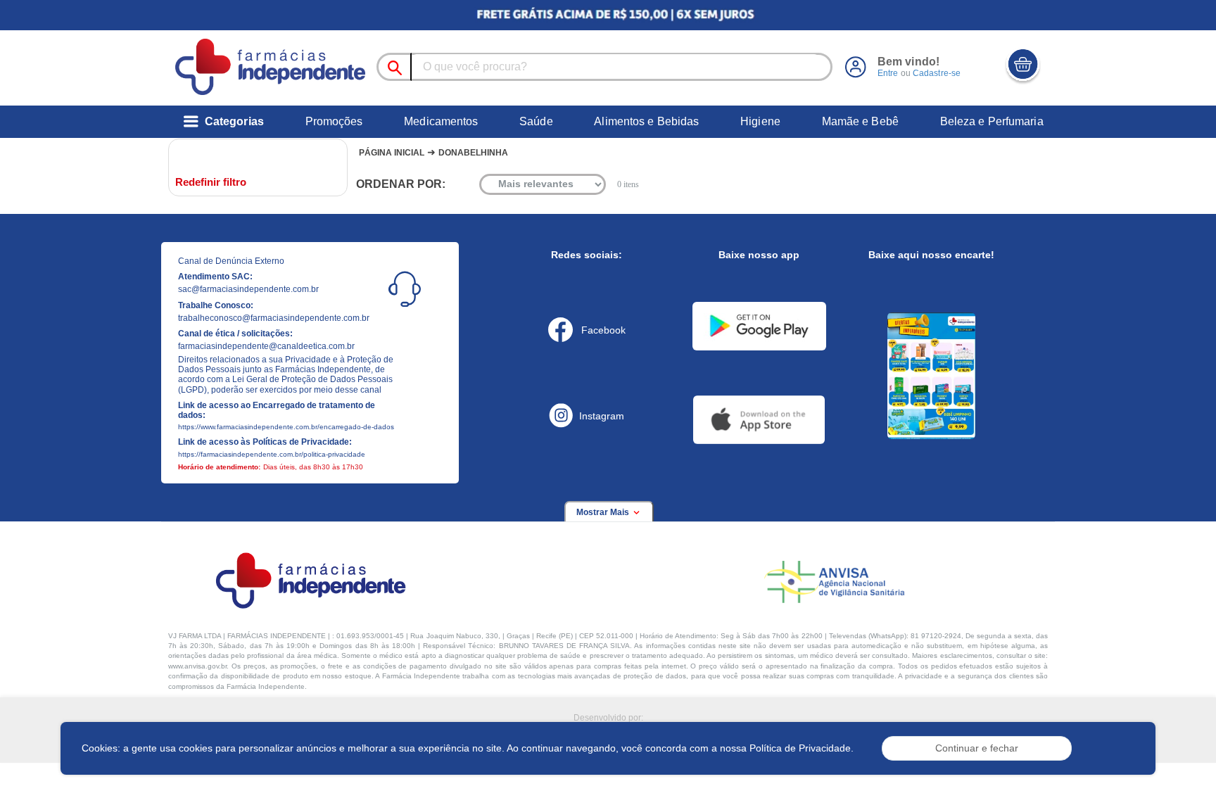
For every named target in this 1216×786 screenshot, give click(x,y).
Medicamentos (441, 121)
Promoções (334, 121)
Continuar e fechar (976, 748)
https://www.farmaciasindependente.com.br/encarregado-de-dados (286, 427)
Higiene (760, 121)
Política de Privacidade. (801, 748)
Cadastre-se (937, 73)
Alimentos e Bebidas (646, 121)
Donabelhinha (473, 153)
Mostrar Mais (603, 512)
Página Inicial (391, 153)
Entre (888, 73)
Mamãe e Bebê (860, 121)
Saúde (536, 121)
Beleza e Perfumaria (992, 121)
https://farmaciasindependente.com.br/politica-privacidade (271, 454)
